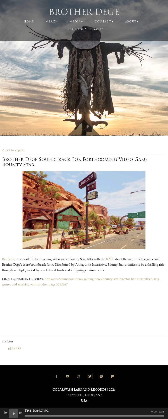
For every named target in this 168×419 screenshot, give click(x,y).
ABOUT (130, 22)
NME (110, 259)
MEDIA (75, 22)
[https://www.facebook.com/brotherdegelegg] (56, 376)
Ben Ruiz (8, 259)
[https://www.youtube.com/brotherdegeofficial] (67, 376)
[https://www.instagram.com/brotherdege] (78, 376)
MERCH (52, 22)
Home (29, 22)
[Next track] (21, 413)
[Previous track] (6, 413)
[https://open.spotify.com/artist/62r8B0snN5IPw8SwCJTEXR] (101, 376)
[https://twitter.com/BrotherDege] (90, 376)
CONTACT (103, 22)
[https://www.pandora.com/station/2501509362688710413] (112, 376)
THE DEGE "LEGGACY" (85, 29)
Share (16, 348)
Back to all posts (14, 150)
